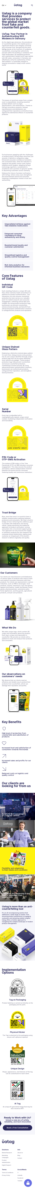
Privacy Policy (6, 1175)
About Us (20, 1152)
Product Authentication (6, 1161)
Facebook (20, 1178)
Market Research (7, 1152)
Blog (19, 1155)
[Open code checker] (28, 1183)
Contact (20, 1158)
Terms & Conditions (7, 1172)
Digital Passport (6, 1165)
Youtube (20, 1180)
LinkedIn (20, 1175)
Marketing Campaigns (5, 1156)
